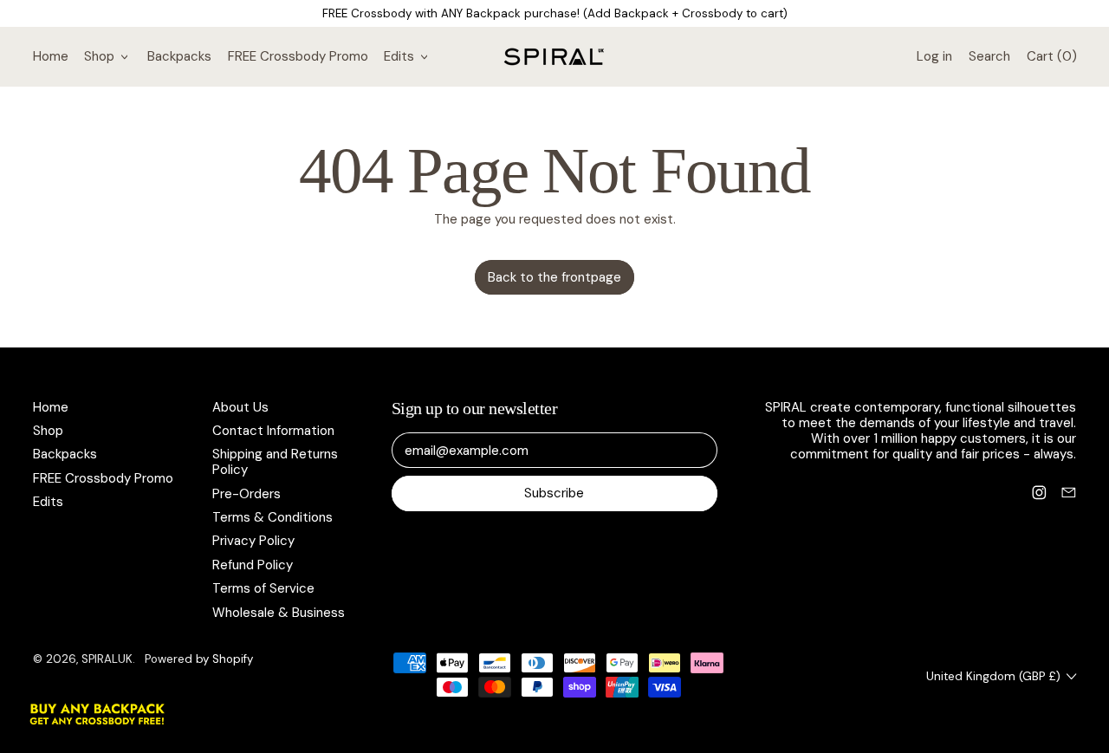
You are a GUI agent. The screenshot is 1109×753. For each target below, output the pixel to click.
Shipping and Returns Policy (275, 461)
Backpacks (179, 56)
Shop (48, 430)
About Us (240, 407)
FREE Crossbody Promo (298, 56)
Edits (48, 501)
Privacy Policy (253, 540)
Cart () (1051, 60)
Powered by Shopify (199, 659)
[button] (989, 56)
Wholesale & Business (278, 612)
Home (50, 56)
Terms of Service (263, 588)
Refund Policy (252, 565)
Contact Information (273, 430)
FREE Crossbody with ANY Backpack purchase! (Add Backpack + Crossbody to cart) (555, 13)
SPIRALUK (107, 659)
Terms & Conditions (272, 517)
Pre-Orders (246, 494)
